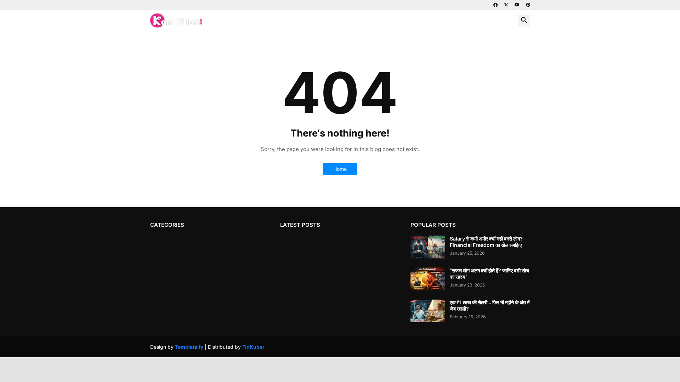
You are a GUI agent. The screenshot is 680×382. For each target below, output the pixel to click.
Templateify (189, 347)
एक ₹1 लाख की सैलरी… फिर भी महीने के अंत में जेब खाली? (489, 305)
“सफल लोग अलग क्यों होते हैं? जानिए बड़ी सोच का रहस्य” (489, 273)
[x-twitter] (506, 5)
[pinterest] (528, 5)
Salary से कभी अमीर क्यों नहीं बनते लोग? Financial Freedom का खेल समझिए (486, 242)
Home (340, 169)
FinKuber (253, 347)
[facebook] (495, 5)
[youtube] (517, 5)
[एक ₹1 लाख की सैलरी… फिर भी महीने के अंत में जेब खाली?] (427, 310)
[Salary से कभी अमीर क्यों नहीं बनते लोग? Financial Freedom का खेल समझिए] (427, 247)
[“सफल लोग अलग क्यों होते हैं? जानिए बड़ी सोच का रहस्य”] (427, 278)
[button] (524, 21)
